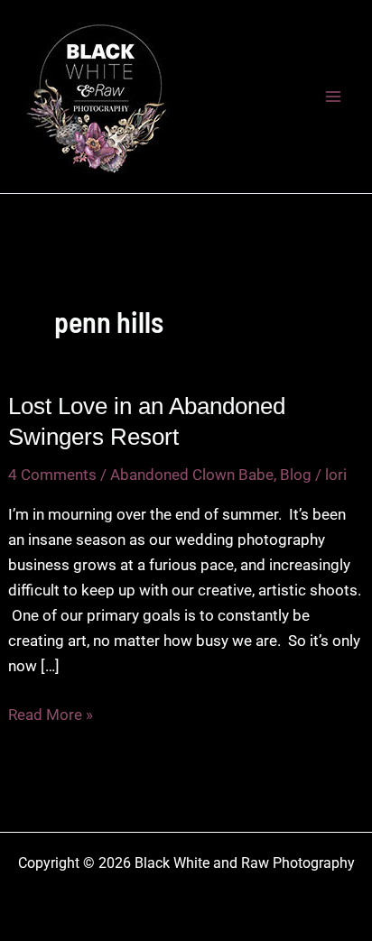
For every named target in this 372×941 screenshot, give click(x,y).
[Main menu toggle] (334, 96)
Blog (296, 475)
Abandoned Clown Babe (192, 475)
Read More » (50, 716)
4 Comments (52, 475)
